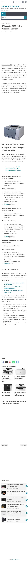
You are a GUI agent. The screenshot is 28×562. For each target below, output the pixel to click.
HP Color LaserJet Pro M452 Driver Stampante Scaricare (13, 169)
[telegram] (17, 362)
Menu (3, 13)
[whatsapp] (13, 362)
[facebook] (3, 362)
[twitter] (6, 362)
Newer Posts (4, 445)
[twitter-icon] (16, 2)
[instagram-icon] (19, 2)
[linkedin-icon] (23, 2)
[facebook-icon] (13, 2)
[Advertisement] (14, 48)
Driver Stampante (10, 6)
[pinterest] (10, 362)
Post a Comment (13, 31)
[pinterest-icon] (26, 2)
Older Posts (23, 445)
